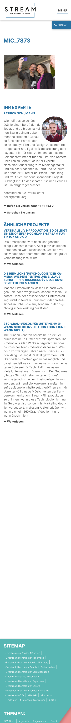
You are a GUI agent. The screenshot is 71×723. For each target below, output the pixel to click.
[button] (63, 10)
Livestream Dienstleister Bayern (23, 686)
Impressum (48, 695)
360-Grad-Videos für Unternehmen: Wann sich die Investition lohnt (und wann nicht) (34, 327)
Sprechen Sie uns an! (21, 212)
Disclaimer (11, 700)
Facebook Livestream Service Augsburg (27, 690)
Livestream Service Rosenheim (22, 676)
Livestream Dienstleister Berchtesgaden (27, 672)
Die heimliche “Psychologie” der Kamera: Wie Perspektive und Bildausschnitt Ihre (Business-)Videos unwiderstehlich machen (34, 278)
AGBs (53, 700)
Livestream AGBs (15, 695)
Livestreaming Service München (23, 653)
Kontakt (63, 24)
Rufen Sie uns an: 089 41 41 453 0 (30, 205)
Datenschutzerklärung (33, 700)
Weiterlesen (15, 264)
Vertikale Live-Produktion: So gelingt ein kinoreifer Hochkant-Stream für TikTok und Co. (35, 234)
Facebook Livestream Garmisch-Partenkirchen (30, 667)
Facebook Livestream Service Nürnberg (27, 662)
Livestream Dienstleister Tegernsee (25, 658)
